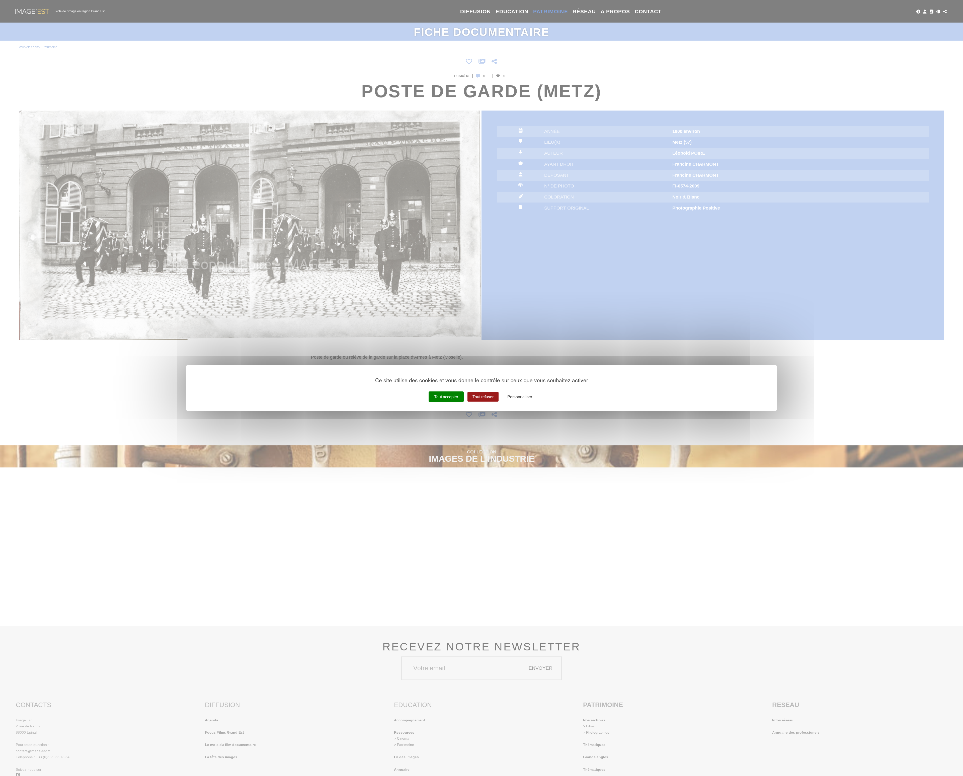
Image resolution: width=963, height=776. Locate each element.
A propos (615, 11)
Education (512, 11)
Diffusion (475, 11)
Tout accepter (446, 397)
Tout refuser (483, 397)
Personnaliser (519, 397)
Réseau (584, 11)
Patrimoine (550, 11)
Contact (648, 11)
